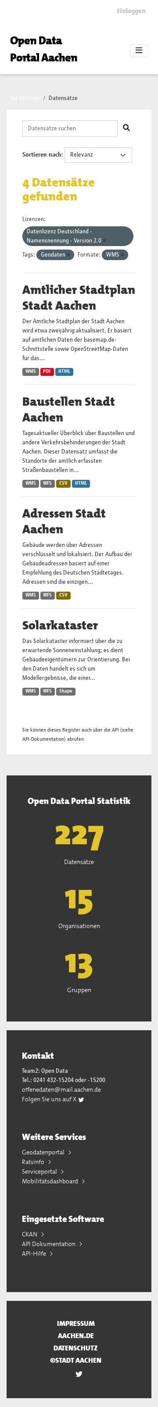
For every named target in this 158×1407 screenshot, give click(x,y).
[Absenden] (126, 128)
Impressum (76, 1323)
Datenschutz (76, 1348)
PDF (47, 371)
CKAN (30, 1234)
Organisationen (79, 926)
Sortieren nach (41, 155)
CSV (63, 483)
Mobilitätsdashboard (50, 1181)
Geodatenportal (44, 1152)
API (115, 730)
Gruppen (79, 990)
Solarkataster (60, 625)
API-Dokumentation (43, 739)
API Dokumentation (49, 1244)
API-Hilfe (34, 1253)
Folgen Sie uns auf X (50, 1099)
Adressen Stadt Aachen (64, 521)
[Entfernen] (104, 241)
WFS (47, 483)
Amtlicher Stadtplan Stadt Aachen (78, 298)
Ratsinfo (34, 1162)
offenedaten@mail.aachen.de (61, 1089)
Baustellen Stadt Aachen (68, 409)
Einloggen (131, 11)
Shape (65, 691)
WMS (30, 371)
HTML (64, 371)
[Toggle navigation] (139, 50)
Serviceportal (40, 1171)
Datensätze (63, 98)
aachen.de (76, 1335)
